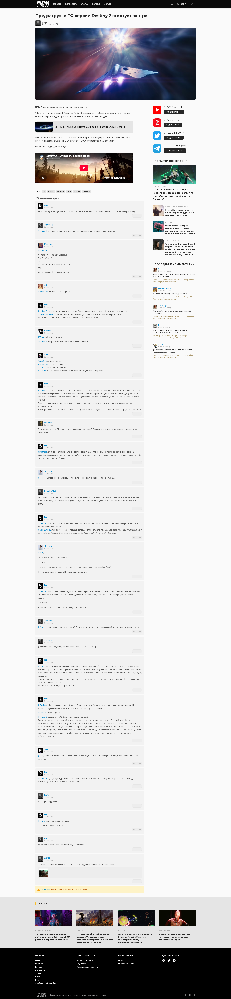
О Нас (38, 960)
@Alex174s (42, 361)
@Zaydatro (42, 705)
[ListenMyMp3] (40, 492)
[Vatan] (40, 286)
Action (121, 930)
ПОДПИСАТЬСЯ (174, 112)
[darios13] (40, 206)
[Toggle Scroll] (192, 4)
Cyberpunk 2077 (43, 930)
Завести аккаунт (85, 960)
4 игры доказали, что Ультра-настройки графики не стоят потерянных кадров (174, 937)
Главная (39, 963)
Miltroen (161, 325)
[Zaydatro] (40, 621)
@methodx (42, 452)
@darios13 (42, 231)
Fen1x (46, 795)
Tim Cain (80, 930)
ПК (44, 191)
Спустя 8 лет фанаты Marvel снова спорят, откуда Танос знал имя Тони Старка (179, 213)
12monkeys (162, 269)
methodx (48, 422)
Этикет (38, 973)
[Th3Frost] (40, 472)
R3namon (48, 244)
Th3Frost (48, 471)
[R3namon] (40, 245)
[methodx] (40, 423)
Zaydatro (48, 620)
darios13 (48, 205)
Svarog (47, 858)
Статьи (84, 4)
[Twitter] (169, 960)
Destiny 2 (86, 191)
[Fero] (40, 305)
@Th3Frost (42, 523)
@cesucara (42, 712)
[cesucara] (38, 23)
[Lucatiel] (40, 331)
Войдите (46, 889)
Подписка (81, 963)
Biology (169, 222)
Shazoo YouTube (126, 963)
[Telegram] (163, 960)
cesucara (45, 22)
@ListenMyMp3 (44, 530)
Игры (69, 191)
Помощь (39, 976)
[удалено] (48, 224)
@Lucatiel (42, 370)
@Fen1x (41, 821)
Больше (96, 4)
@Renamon (43, 291)
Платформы (71, 4)
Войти (184, 4)
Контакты (40, 970)
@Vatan (52, 314)
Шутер (50, 191)
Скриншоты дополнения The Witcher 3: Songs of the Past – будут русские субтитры (173, 281)
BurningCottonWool (165, 288)
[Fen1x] (40, 796)
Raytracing (165, 930)
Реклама (39, 967)
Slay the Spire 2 (161, 186)
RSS (37, 979)
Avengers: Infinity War (176, 206)
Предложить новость (87, 967)
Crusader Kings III (174, 240)
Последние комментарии (174, 264)
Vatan (46, 285)
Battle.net (60, 191)
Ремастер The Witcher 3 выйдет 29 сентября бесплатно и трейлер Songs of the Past (170, 337)
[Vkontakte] (174, 960)
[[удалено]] (40, 225)
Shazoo (121, 960)
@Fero (40, 367)
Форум (107, 4)
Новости (56, 4)
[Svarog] (40, 859)
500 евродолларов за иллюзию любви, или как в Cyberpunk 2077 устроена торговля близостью (52, 937)
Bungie (77, 191)
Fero (46, 304)
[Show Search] (172, 4)
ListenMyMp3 (50, 491)
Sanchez (161, 344)
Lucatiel (47, 330)
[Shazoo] (42, 4)
